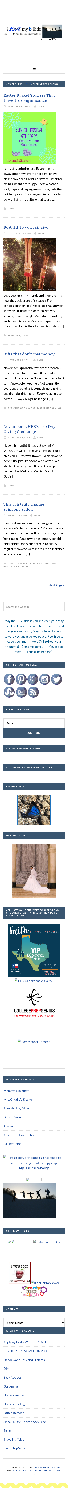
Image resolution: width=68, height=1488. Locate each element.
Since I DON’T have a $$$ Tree (24, 1422)
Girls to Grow (12, 1117)
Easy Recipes (12, 1377)
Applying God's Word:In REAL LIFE (29, 408)
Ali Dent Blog (12, 1144)
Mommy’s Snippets (16, 1091)
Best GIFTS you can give (25, 227)
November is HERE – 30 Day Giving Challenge (29, 429)
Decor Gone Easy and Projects (24, 1360)
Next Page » (56, 585)
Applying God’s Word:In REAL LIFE (27, 1342)
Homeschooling (14, 1404)
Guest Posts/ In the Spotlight (38, 563)
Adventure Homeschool (19, 1135)
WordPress (46, 1470)
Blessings (14, 335)
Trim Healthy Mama (16, 1108)
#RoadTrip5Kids (14, 1448)
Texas (7, 1430)
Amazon (8, 1126)
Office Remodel (14, 1413)
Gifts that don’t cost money (29, 354)
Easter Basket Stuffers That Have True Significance (29, 98)
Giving (12, 208)
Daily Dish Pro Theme (46, 1467)
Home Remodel (14, 1395)
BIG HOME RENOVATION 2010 (25, 1351)
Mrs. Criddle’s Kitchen (18, 1099)
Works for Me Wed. (16, 566)
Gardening (10, 1386)
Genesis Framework (24, 1470)
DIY (6, 1368)
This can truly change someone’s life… (23, 507)
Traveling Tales (13, 1439)
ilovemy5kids (34, 32)
